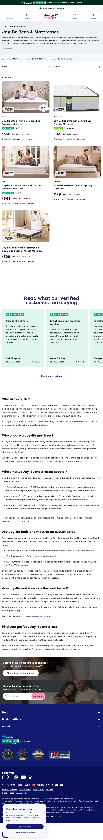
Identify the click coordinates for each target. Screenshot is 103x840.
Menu (9, 18)
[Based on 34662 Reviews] (16, 739)
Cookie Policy (11, 820)
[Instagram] (17, 777)
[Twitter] (10, 777)
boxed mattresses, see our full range (31, 616)
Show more (7, 48)
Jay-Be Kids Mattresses (38, 59)
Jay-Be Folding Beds (63, 59)
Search (27, 18)
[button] (46, 85)
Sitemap (49, 790)
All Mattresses (17, 59)
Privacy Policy (25, 790)
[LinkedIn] (32, 777)
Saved (74, 18)
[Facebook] (4, 777)
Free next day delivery (53, 8)
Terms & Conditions (9, 790)
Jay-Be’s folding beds (66, 574)
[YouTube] (24, 777)
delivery (49, 799)
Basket (93, 18)
